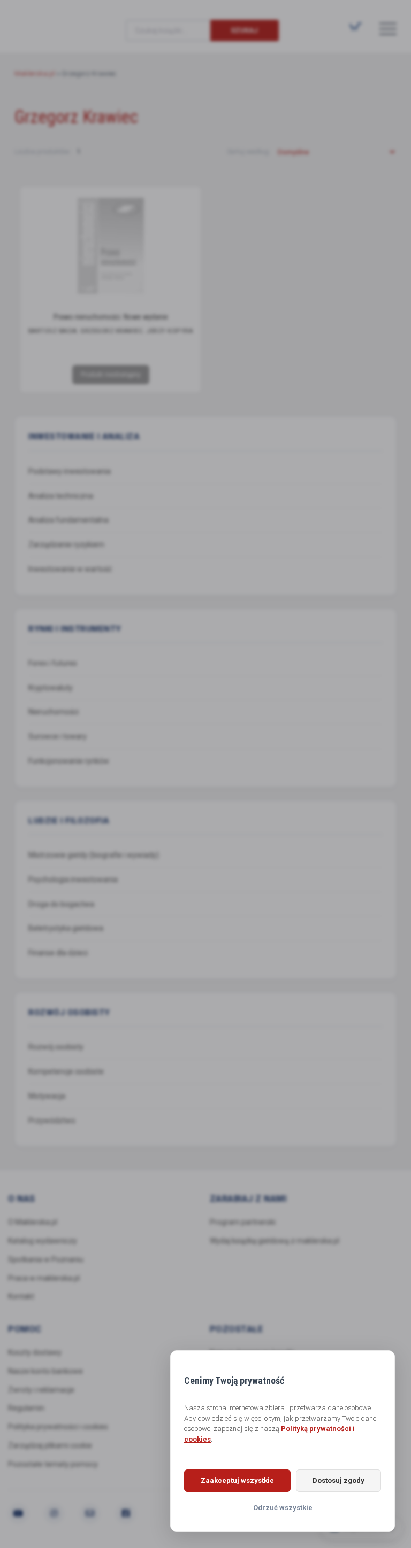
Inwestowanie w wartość (70, 569)
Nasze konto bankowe (45, 1371)
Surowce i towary (57, 736)
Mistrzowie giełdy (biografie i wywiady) (93, 855)
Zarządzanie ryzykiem (66, 544)
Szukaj (244, 30)
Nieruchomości (53, 711)
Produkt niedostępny (111, 374)
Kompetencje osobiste (66, 1071)
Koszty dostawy (35, 1352)
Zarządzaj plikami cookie (50, 1445)
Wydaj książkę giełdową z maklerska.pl (274, 1240)
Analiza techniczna (60, 496)
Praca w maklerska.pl (44, 1278)
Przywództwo (51, 1120)
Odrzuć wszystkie (283, 1508)
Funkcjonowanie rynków (68, 761)
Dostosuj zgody (338, 1480)
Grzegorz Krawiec (112, 331)
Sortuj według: (249, 151)
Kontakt (21, 1296)
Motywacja (46, 1096)
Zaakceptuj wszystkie (237, 1480)
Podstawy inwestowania (69, 471)
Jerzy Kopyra (170, 331)
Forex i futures (52, 663)
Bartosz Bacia (52, 331)
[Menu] (388, 28)
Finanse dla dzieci (58, 952)
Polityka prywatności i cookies (58, 1426)
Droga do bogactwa (61, 904)
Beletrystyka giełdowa (65, 928)
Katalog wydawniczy (42, 1240)
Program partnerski (243, 1222)
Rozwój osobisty (55, 1047)
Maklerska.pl (53, 22)
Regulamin (26, 1408)
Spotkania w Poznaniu (45, 1259)
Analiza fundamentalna (68, 520)
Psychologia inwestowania (73, 879)
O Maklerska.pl (32, 1222)
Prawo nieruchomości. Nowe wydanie (111, 317)
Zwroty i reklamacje (41, 1390)
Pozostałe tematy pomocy (53, 1464)
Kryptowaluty (50, 687)
